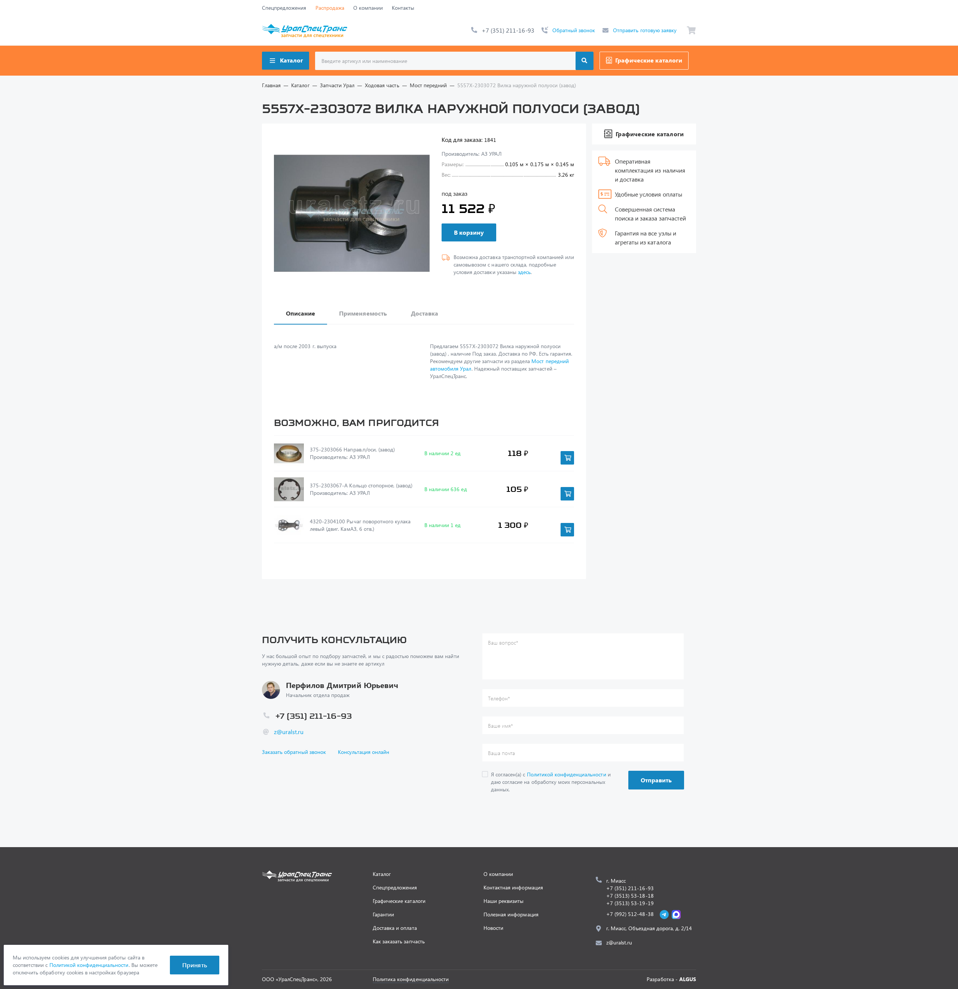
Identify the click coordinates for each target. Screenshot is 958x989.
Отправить (656, 780)
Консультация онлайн (364, 751)
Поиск (585, 61)
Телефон (499, 698)
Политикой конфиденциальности (566, 774)
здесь (524, 272)
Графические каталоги (648, 60)
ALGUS (687, 979)
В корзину (469, 232)
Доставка (424, 313)
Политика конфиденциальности (411, 979)
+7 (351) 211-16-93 (508, 30)
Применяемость (363, 313)
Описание (300, 313)
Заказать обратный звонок (294, 751)
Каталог (291, 60)
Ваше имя (500, 725)
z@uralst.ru (288, 732)
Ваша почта (501, 753)
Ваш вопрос (503, 642)
